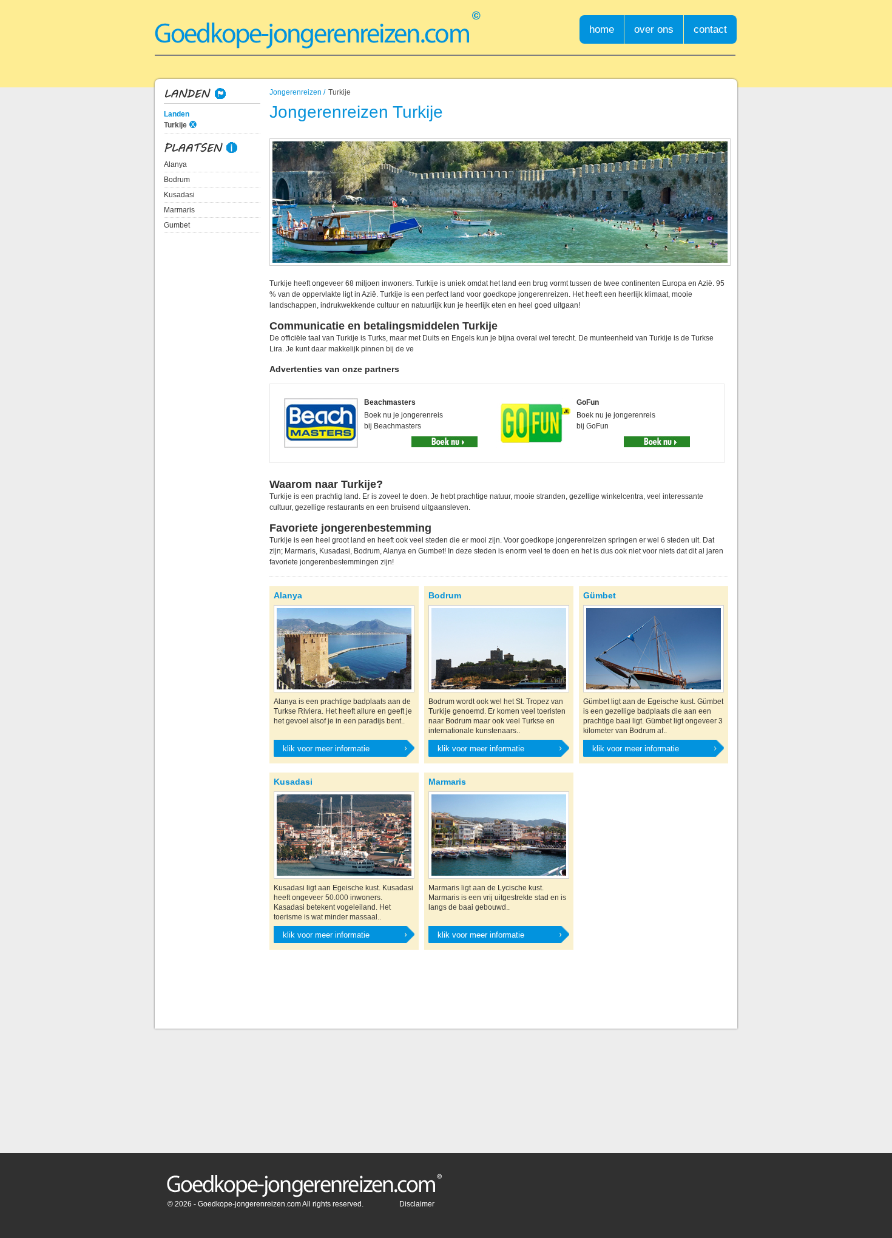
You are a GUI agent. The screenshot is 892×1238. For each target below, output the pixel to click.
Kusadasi (179, 195)
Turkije (175, 125)
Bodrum (177, 179)
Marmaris (179, 210)
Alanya (175, 164)
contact (710, 29)
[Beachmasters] (444, 441)
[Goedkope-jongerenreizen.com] (318, 30)
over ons (654, 29)
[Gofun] (657, 441)
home (601, 29)
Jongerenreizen (295, 92)
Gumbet (177, 225)
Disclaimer (416, 1204)
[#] (304, 1186)
